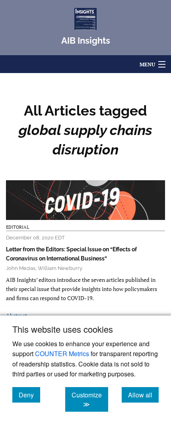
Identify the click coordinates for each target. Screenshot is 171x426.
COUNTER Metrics (62, 353)
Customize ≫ (90, 399)
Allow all (143, 394)
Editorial (17, 227)
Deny (29, 394)
